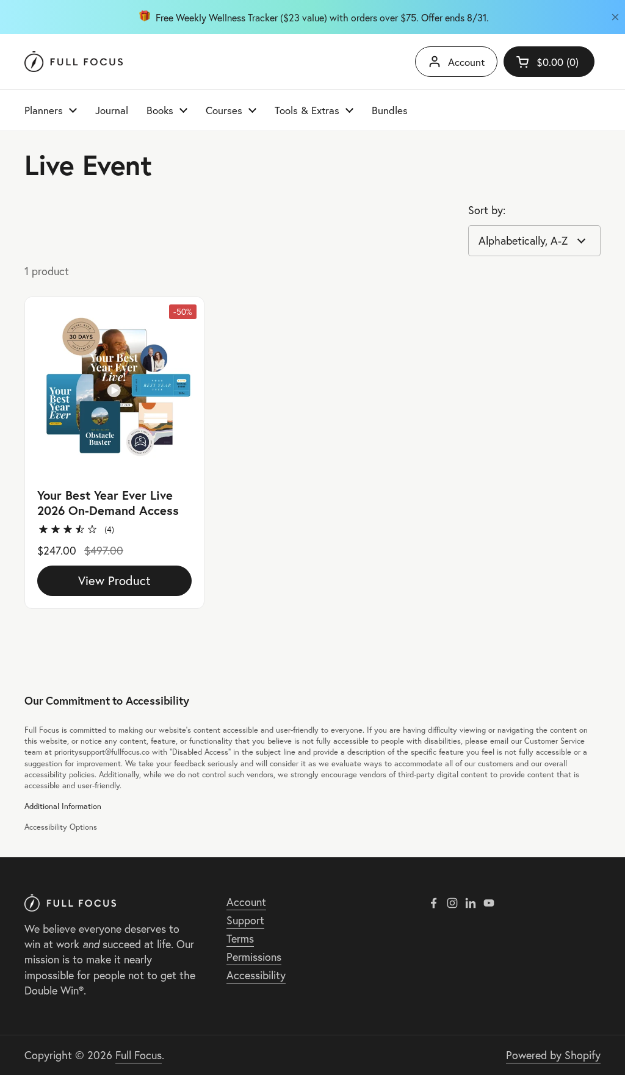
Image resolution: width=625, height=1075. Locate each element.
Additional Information (62, 806)
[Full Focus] (73, 62)
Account (466, 62)
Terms (240, 939)
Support (245, 920)
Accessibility (256, 975)
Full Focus (138, 1055)
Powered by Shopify (553, 1055)
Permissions (253, 957)
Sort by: (486, 210)
